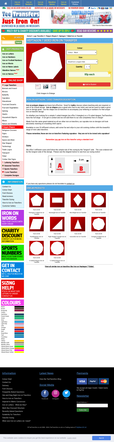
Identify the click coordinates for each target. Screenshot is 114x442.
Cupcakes (6, 98)
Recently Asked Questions (12, 411)
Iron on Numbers (29, 3)
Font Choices (7, 193)
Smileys (5, 137)
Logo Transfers (10, 85)
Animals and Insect (9, 88)
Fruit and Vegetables (10, 108)
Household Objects (9, 117)
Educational (6, 101)
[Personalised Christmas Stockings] (80, 18)
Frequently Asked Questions (13, 392)
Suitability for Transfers (11, 414)
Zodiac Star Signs (9, 159)
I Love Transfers (10, 172)
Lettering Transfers (11, 162)
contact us (70, 184)
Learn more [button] (71, 438)
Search (18, 42)
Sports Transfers (10, 169)
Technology (6, 146)
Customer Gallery (9, 206)
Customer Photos (75, 3)
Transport (5, 153)
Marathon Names (52, 3)
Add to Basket (90, 84)
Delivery (5, 385)
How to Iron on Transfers (12, 203)
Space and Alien (8, 140)
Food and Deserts (9, 104)
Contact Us (6, 187)
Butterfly (5, 95)
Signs (4, 133)
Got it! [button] (101, 438)
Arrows (5, 92)
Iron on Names (63, 3)
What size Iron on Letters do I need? (16, 421)
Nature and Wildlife (9, 124)
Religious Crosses (9, 130)
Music (4, 121)
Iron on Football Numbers (12, 60)
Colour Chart (7, 190)
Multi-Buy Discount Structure (13, 408)
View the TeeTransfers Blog (50, 379)
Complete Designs (11, 175)
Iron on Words (40, 3)
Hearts (4, 114)
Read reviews (7, 196)
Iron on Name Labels (10, 67)
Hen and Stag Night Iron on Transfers (16, 395)
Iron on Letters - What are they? (14, 405)
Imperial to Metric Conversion (13, 402)
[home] (5, 3)
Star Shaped (7, 143)
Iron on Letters (17, 3)
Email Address (82, 402)
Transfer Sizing (8, 199)
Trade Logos (7, 150)
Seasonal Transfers (11, 166)
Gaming (5, 111)
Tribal (4, 156)
